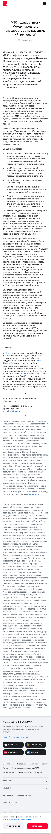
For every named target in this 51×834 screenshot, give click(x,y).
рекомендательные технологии (17, 819)
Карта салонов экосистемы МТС (25, 768)
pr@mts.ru (15, 411)
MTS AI (6, 353)
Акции (5, 768)
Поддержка (21, 764)
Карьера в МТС (9, 772)
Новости (44, 764)
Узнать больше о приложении (15, 737)
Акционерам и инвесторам (30, 772)
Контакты (34, 764)
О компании (8, 764)
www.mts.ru (34, 494)
